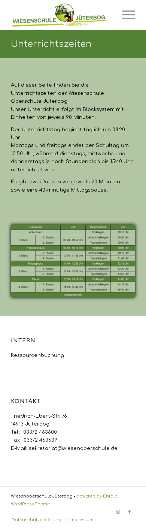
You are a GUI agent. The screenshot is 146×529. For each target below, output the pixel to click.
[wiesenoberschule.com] (60, 15)
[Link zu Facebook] (129, 512)
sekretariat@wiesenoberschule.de (73, 448)
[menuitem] (125, 15)
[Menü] (125, 15)
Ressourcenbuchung (37, 355)
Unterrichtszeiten (51, 44)
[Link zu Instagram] (118, 512)
